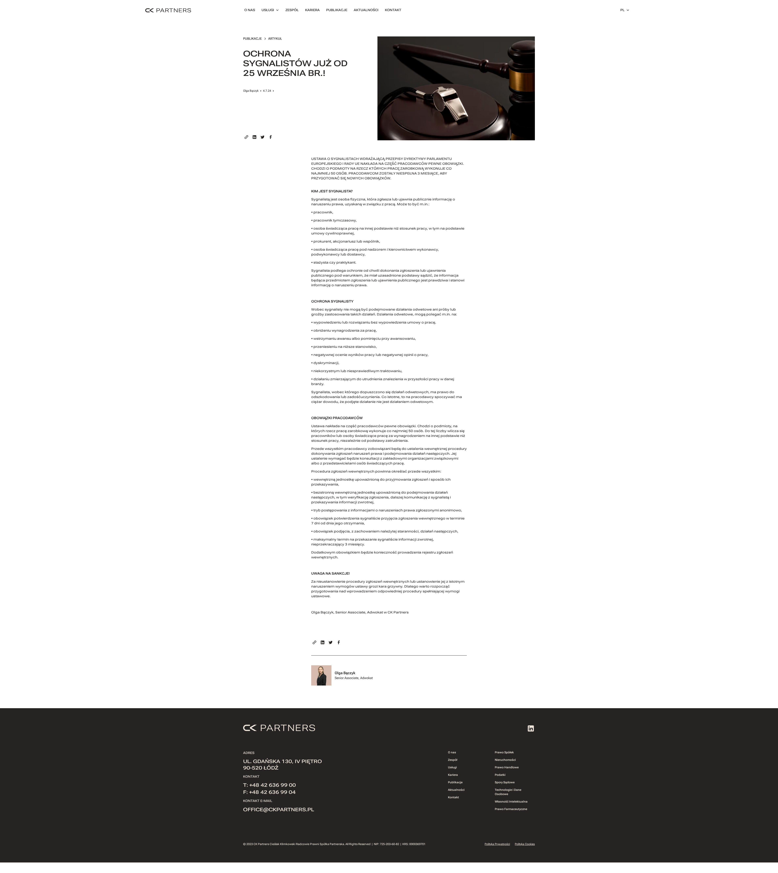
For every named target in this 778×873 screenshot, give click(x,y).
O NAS (249, 10)
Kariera (453, 774)
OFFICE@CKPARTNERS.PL (278, 809)
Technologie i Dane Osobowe (508, 792)
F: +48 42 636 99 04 (269, 792)
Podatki (500, 774)
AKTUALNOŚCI (366, 10)
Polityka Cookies (525, 844)
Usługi (452, 767)
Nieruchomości (505, 759)
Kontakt (453, 797)
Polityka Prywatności (497, 844)
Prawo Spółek (504, 752)
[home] (168, 10)
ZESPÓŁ (292, 10)
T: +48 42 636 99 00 (269, 785)
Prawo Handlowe (507, 767)
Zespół (452, 759)
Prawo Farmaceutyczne (511, 809)
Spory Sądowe (505, 782)
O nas (452, 752)
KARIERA (312, 10)
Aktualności (456, 789)
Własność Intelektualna (511, 801)
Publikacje (455, 782)
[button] (270, 10)
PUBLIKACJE (336, 10)
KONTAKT (393, 10)
